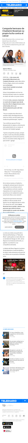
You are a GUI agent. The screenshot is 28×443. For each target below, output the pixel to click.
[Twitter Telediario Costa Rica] (12, 416)
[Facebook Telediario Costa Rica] (9, 416)
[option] (14, 58)
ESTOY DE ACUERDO (19, 227)
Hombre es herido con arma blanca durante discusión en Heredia (17, 360)
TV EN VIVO (24, 1)
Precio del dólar (15, 1)
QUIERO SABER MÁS (8, 227)
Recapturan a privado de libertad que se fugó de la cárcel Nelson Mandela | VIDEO (16, 352)
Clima (10, 1)
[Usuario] (26, 5)
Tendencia (25, 8)
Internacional (19, 8)
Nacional (9, 8)
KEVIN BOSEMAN (22, 178)
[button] (4, 73)
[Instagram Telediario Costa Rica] (16, 416)
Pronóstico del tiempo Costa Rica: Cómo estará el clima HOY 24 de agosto (17, 369)
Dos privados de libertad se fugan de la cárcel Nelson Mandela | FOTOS (17, 342)
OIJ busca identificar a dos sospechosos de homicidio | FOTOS (17, 334)
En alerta (14, 8)
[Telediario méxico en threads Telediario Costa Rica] (20, 416)
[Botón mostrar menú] (1, 5)
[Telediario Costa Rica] (14, 5)
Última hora (3, 8)
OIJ (7, 1)
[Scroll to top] (25, 401)
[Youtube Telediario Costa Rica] (24, 416)
